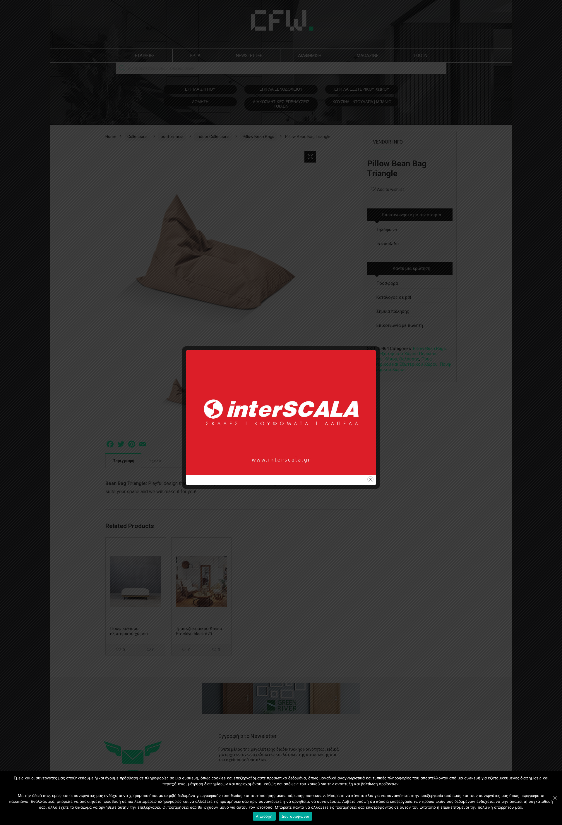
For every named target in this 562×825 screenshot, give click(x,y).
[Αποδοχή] (555, 798)
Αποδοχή (264, 816)
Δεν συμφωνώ (295, 816)
